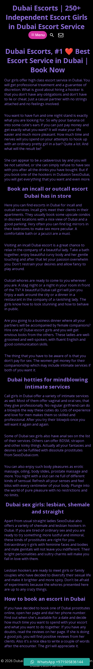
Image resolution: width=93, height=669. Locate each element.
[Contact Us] (61, 35)
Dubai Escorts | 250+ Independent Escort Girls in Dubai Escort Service (46, 17)
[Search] (52, 35)
